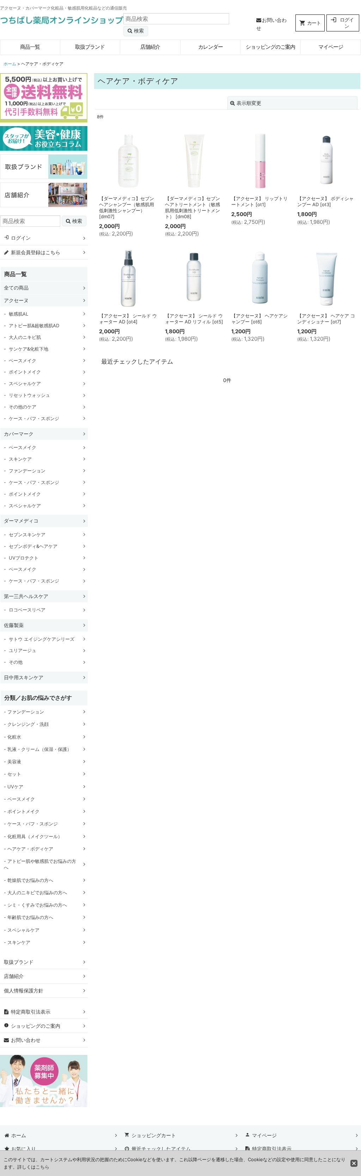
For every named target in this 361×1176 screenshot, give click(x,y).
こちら (42, 1167)
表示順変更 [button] (249, 103)
